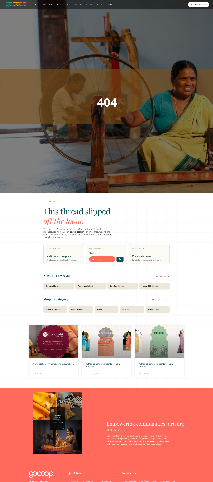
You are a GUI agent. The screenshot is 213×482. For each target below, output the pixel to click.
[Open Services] (81, 4)
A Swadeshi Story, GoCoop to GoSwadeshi (53, 363)
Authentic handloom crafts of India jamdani (156, 365)
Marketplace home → (161, 300)
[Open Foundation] (68, 4)
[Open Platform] (52, 4)
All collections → (163, 276)
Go (120, 259)
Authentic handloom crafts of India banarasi (103, 365)
